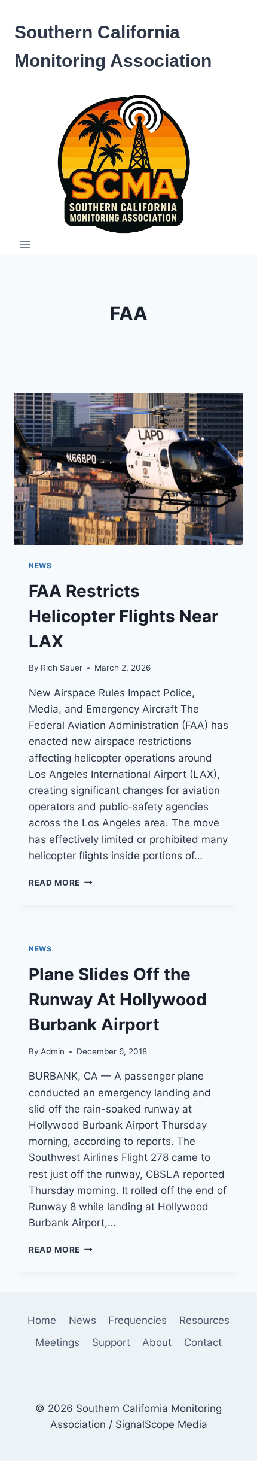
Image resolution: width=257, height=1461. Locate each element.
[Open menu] (25, 244)
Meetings (57, 1342)
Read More (61, 882)
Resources (204, 1320)
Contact (203, 1342)
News (40, 565)
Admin (53, 1051)
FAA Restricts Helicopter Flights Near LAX (123, 616)
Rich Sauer (61, 667)
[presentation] (128, 469)
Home (41, 1320)
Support (111, 1342)
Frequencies (137, 1320)
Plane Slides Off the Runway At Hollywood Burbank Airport (118, 999)
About (157, 1342)
